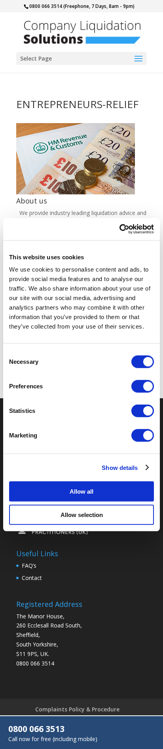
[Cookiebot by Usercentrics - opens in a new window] (119, 229)
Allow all (81, 491)
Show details (120, 467)
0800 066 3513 (36, 728)
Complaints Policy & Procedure (77, 709)
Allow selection (82, 514)
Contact (32, 578)
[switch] (142, 386)
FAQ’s (29, 565)
